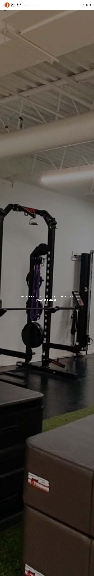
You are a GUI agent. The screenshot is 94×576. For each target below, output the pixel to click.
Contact (37, 5)
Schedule (32, 5)
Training (25, 5)
